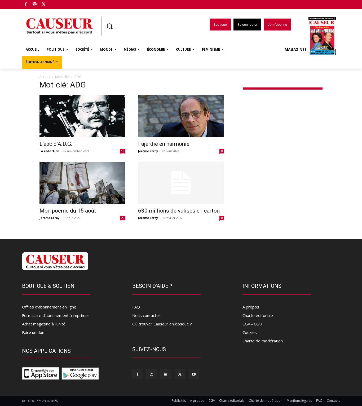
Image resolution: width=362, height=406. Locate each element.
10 (122, 151)
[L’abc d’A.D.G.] (82, 116)
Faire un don (33, 332)
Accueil (44, 76)
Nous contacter (146, 315)
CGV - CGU (252, 323)
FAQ (136, 307)
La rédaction (49, 151)
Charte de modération (262, 340)
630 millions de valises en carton (179, 211)
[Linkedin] (165, 374)
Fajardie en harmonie (163, 144)
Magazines (296, 49)
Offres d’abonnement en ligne (49, 307)
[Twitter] (43, 4)
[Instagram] (151, 374)
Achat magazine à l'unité (43, 323)
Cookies (249, 332)
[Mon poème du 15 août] (82, 183)
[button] (109, 26)
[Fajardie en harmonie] (181, 116)
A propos (250, 307)
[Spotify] (35, 4)
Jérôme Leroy (148, 151)
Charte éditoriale (257, 315)
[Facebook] (26, 4)
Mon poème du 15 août (67, 211)
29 (122, 218)
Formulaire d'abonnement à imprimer (55, 315)
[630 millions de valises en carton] (181, 183)
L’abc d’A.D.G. (55, 144)
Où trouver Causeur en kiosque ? (162, 323)
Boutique (56, 3)
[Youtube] (194, 374)
